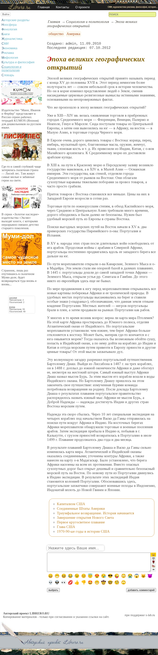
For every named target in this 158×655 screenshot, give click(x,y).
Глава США (66, 527)
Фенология (9, 29)
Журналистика (12, 38)
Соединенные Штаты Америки (81, 508)
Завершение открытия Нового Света (85, 517)
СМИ (5, 43)
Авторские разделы (15, 20)
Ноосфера (9, 24)
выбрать (53, 590)
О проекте (82, 7)
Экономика (9, 48)
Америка (73, 34)
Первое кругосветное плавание (81, 522)
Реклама (8, 52)
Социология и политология (11, 68)
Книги (6, 34)
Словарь (8, 75)
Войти (5, 14)
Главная (44, 7)
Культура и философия (18, 62)
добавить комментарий (141, 590)
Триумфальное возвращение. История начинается (95, 513)
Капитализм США (71, 504)
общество (56, 34)
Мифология (10, 57)
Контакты (62, 7)
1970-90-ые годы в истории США (83, 531)
